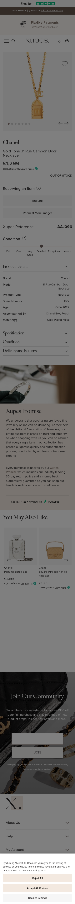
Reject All (37, 878)
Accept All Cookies (37, 888)
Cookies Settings (37, 898)
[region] (37, 879)
